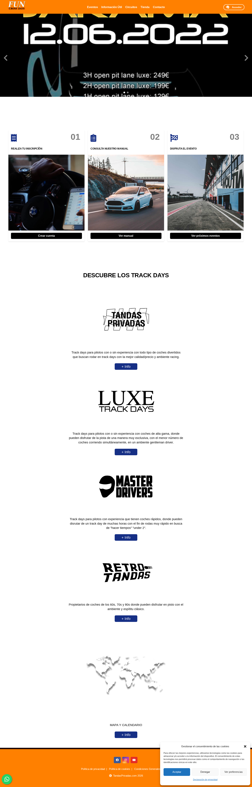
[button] (245, 746)
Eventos (92, 7)
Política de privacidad (93, 768)
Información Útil (111, 7)
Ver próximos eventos (205, 235)
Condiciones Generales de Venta (152, 768)
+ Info (126, 366)
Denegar (205, 771)
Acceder (235, 7)
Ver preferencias (233, 771)
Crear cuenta (46, 235)
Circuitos (131, 7)
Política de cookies (119, 768)
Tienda (145, 7)
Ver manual (126, 235)
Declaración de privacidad (205, 779)
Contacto (159, 7)
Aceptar (176, 771)
